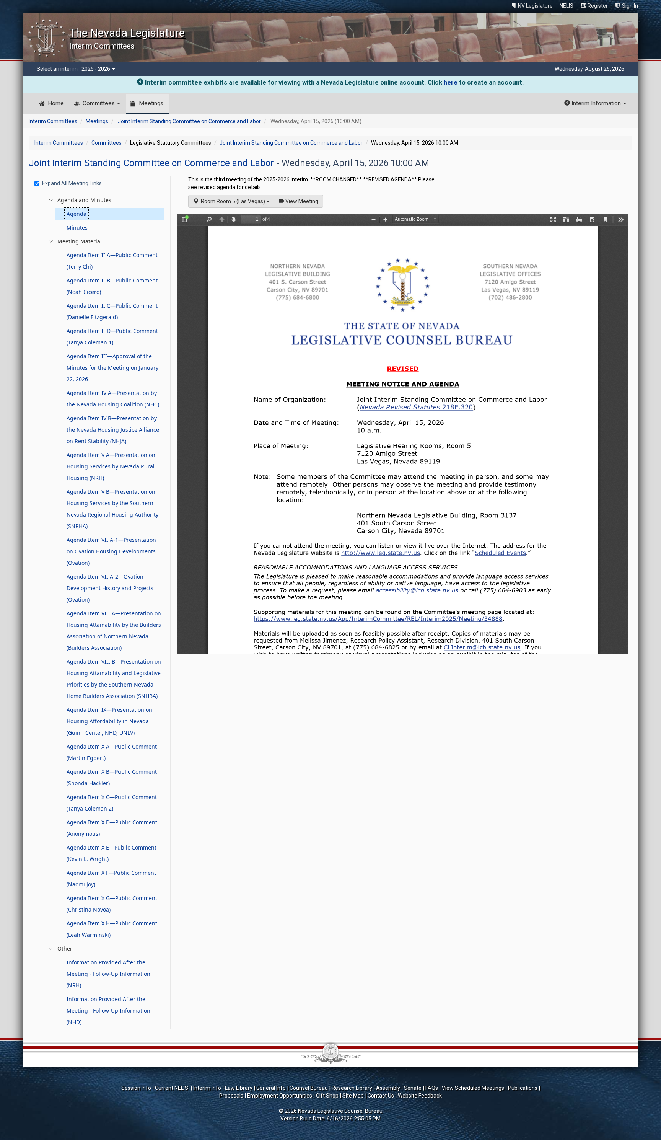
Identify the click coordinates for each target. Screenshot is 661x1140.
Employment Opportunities (279, 1096)
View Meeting (303, 201)
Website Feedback (420, 1096)
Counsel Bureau (309, 1088)
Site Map (353, 1096)
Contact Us (381, 1096)
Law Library (238, 1088)
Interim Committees (53, 121)
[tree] (100, 611)
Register (598, 6)
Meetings (151, 103)
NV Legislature (535, 6)
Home (56, 103)
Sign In (630, 6)
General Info (271, 1088)
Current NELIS (172, 1088)
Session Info (136, 1088)
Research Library (352, 1088)
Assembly (388, 1088)
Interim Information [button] (596, 103)
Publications (522, 1088)
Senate (413, 1088)
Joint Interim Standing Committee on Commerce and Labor (189, 121)
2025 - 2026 (96, 69)
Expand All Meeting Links (72, 183)
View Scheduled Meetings (473, 1088)
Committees (99, 103)
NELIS (566, 6)
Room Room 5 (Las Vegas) (232, 201)
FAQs (431, 1088)
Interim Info (207, 1088)
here (450, 82)
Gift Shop (327, 1096)
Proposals (231, 1096)
